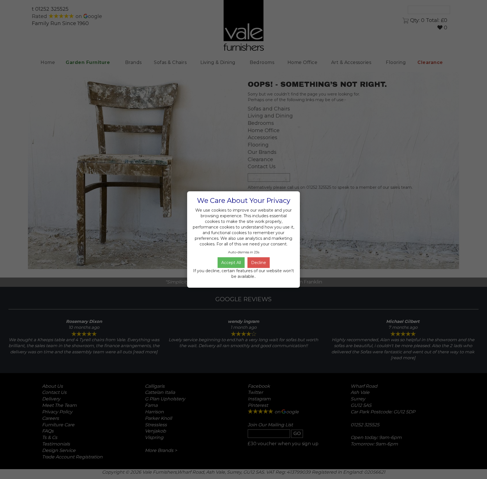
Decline (258, 262)
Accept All (231, 262)
